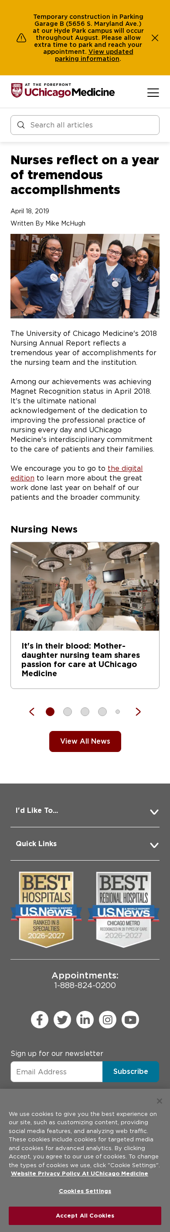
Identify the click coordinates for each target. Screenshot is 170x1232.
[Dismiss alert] (155, 37)
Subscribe (130, 1071)
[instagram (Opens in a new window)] (107, 1019)
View (97, 51)
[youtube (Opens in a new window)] (130, 1019)
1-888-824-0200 (85, 980)
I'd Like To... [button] (37, 810)
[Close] (159, 1101)
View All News (85, 741)
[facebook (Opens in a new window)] (39, 1019)
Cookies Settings (85, 1191)
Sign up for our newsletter (56, 1053)
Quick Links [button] (36, 844)
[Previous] (36, 711)
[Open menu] (153, 92)
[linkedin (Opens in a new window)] (85, 1019)
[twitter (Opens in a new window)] (62, 1019)
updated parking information (94, 55)
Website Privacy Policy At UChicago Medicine (79, 1173)
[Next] (133, 711)
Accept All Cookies (85, 1215)
